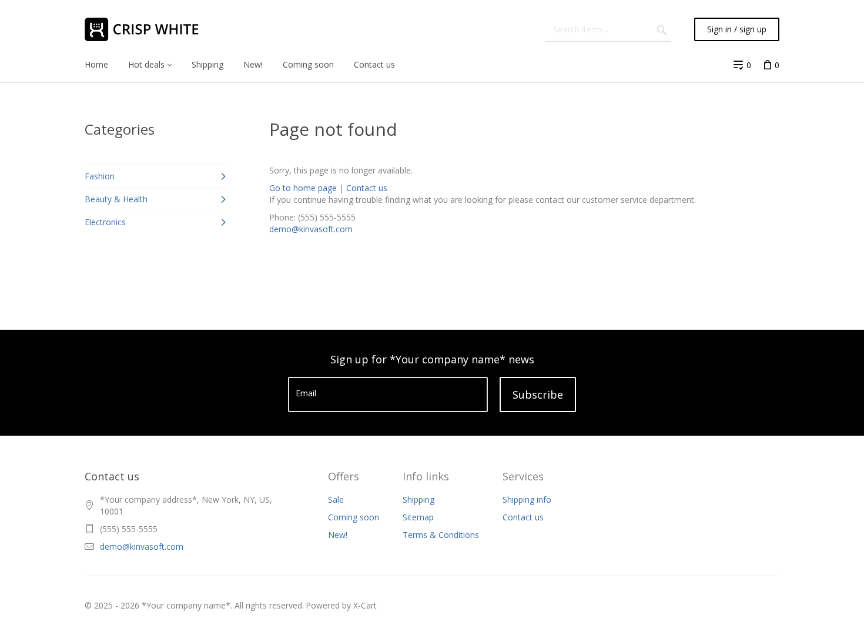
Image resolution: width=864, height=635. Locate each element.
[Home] (150, 29)
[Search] (662, 29)
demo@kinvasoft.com (311, 229)
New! (337, 534)
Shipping (418, 499)
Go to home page (303, 187)
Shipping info (527, 499)
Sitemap (418, 517)
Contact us (366, 187)
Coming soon (353, 517)
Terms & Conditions (441, 534)
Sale (336, 499)
